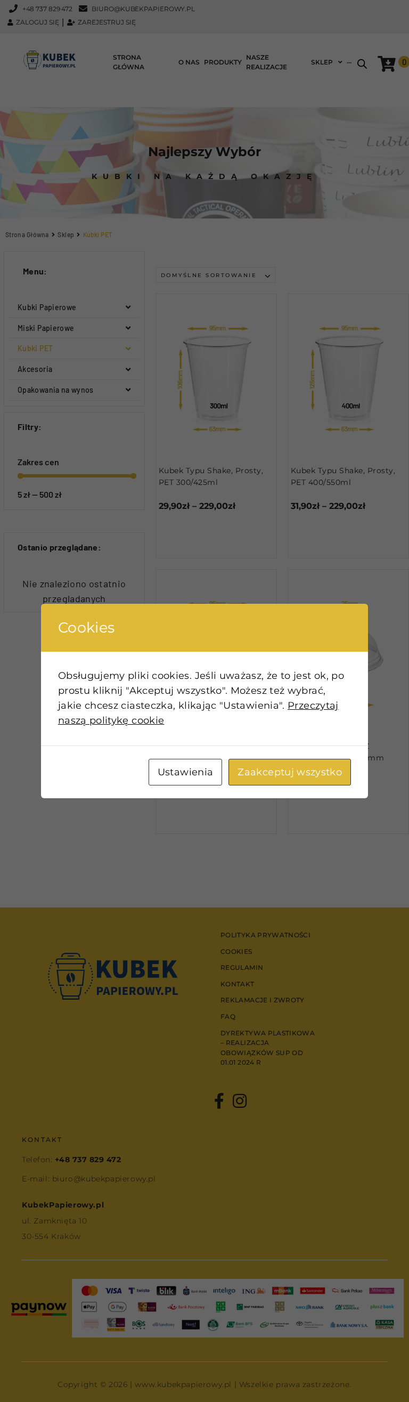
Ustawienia (186, 772)
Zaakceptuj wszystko (290, 772)
